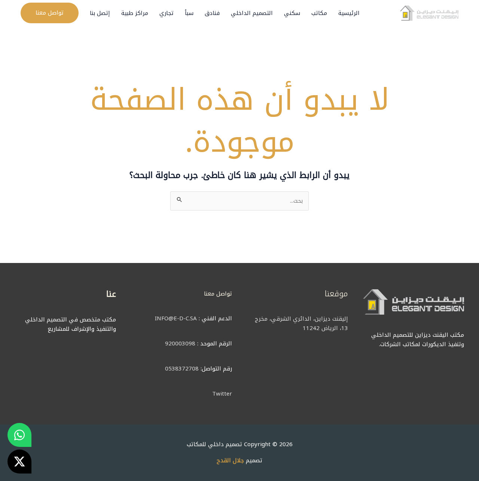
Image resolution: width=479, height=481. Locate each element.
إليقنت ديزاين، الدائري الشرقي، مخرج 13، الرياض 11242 (301, 323)
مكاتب (319, 13)
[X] (19, 462)
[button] (50, 13)
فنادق (212, 13)
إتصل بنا (100, 13)
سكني (292, 13)
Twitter (222, 393)
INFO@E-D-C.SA (176, 318)
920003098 (180, 343)
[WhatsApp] (19, 435)
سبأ (189, 13)
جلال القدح (230, 460)
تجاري (166, 13)
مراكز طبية (134, 13)
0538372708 (182, 368)
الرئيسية (349, 13)
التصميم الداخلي (252, 13)
